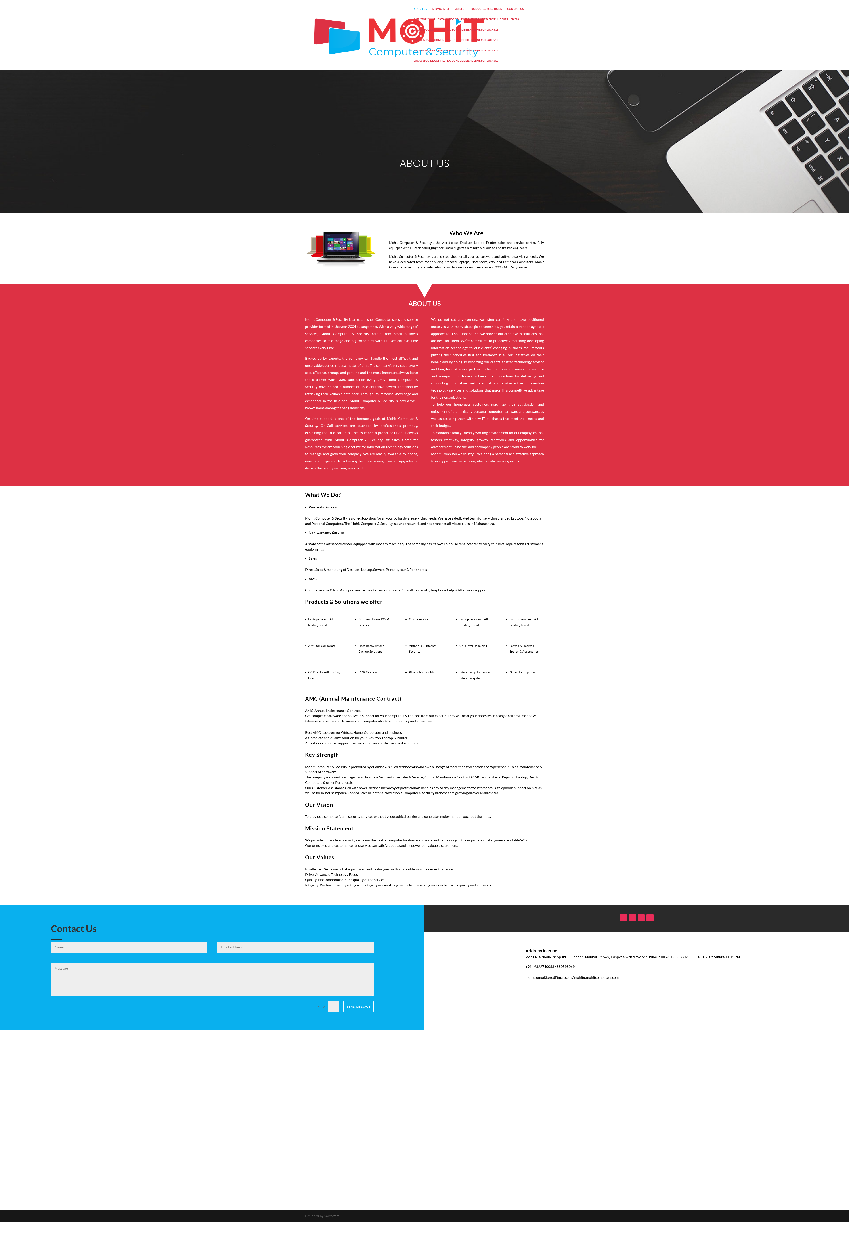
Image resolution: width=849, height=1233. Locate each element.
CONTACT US (515, 8)
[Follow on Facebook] (623, 917)
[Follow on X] (650, 917)
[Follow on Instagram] (632, 917)
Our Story (421, 19)
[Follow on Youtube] (641, 917)
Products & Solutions (486, 8)
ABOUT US (420, 8)
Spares (459, 8)
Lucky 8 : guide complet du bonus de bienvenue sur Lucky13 (476, 19)
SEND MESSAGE (358, 1006)
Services (438, 8)
